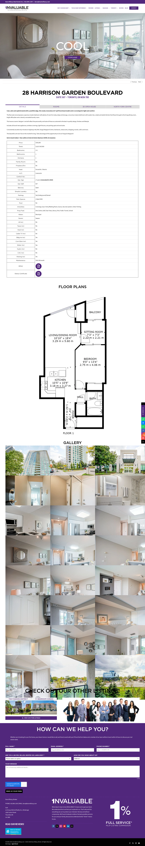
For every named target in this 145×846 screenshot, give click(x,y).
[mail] (71, 826)
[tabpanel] (72, 193)
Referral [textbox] (76, 759)
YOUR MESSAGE (11, 764)
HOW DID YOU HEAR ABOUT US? (85, 755)
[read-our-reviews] (13, 829)
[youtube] (64, 826)
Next (139, 82)
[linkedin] (68, 826)
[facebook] (53, 826)
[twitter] (57, 826)
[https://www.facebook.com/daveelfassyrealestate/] (143, 430)
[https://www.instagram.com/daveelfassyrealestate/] (143, 434)
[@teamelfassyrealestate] (143, 442)
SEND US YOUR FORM (14, 791)
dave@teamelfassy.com (42, 2)
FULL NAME (10, 746)
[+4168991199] (143, 427)
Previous (134, 82)
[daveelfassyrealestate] (143, 423)
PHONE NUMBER (103, 746)
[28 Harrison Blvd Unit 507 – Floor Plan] (72, 294)
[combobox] (38, 758)
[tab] (22, 106)
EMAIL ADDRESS (57, 746)
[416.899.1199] (143, 419)
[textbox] (36, 758)
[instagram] (60, 826)
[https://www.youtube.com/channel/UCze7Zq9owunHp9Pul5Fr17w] (143, 438)
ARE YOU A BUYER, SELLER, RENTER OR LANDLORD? (24, 755)
